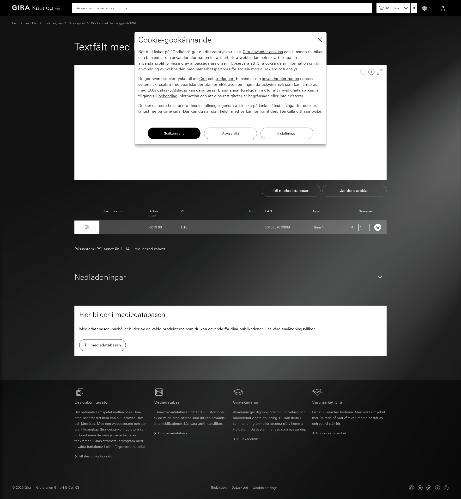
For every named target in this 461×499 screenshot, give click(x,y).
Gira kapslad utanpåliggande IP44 (113, 23)
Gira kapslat (77, 23)
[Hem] (32, 8)
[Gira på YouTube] (420, 488)
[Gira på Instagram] (411, 488)
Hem (15, 23)
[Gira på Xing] (437, 488)
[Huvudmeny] (56, 8)
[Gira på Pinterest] (446, 488)
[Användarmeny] (443, 8)
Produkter (30, 23)
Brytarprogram (53, 23)
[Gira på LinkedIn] (429, 488)
